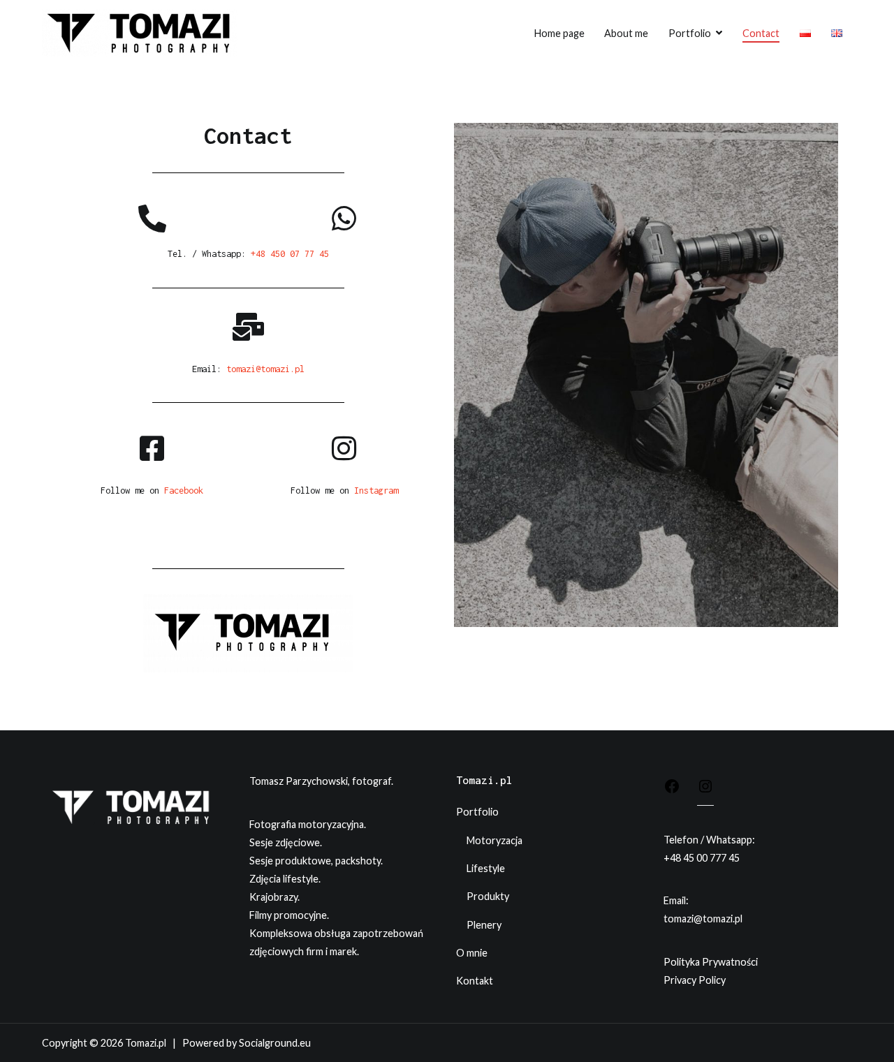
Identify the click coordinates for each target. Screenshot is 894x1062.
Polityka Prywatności (711, 962)
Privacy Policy (695, 980)
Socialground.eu (275, 1043)
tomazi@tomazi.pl (265, 369)
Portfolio (689, 33)
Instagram (376, 490)
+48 (673, 858)
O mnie (472, 953)
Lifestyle (486, 868)
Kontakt (474, 981)
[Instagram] (705, 788)
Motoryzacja (494, 840)
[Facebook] (672, 789)
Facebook (183, 490)
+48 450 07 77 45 (290, 254)
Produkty (488, 896)
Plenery (484, 925)
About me (626, 33)
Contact (760, 33)
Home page (559, 33)
